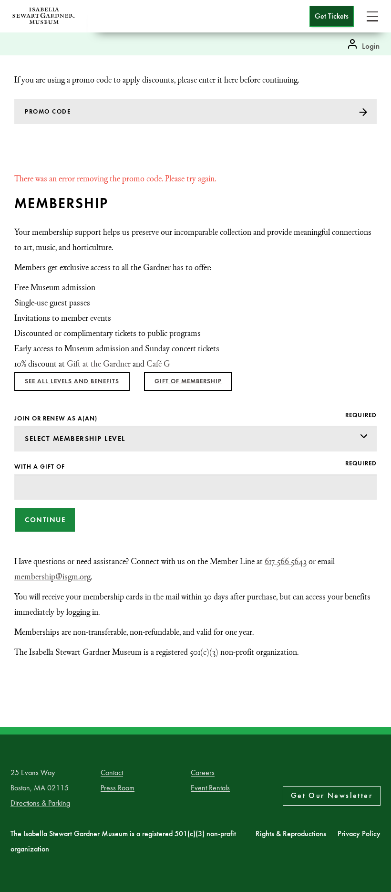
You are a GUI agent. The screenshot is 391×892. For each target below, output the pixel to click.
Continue (45, 520)
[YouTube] (378, 773)
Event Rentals (210, 788)
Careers (203, 772)
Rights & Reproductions (291, 834)
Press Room (117, 788)
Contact (112, 772)
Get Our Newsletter (331, 795)
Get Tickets (332, 16)
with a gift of (39, 466)
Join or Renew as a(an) (55, 418)
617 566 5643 (286, 561)
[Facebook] (343, 773)
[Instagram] (361, 773)
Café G (158, 364)
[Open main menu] (372, 16)
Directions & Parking (40, 803)
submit (366, 111)
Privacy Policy (359, 834)
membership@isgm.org (52, 577)
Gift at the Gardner (99, 364)
